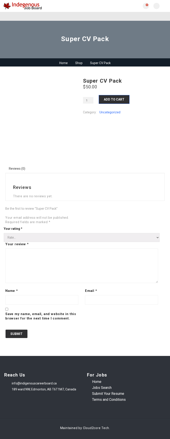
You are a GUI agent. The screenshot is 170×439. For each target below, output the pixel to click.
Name (11, 291)
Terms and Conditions (109, 399)
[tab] (17, 168)
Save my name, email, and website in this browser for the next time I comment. (40, 316)
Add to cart (114, 99)
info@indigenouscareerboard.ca (34, 383)
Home (63, 63)
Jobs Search (102, 388)
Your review (17, 244)
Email (91, 291)
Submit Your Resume (108, 393)
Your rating (13, 228)
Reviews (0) (17, 168)
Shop (79, 63)
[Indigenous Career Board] (44, 6)
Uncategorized (109, 112)
